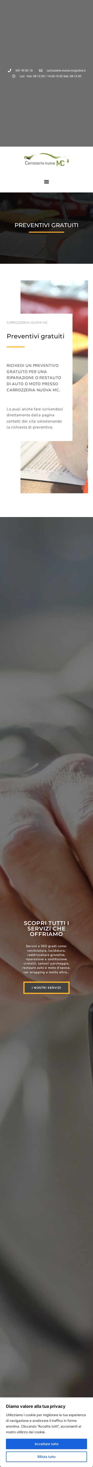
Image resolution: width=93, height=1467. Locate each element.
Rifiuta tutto (46, 1457)
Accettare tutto (46, 1444)
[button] (47, 181)
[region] (46, 1433)
